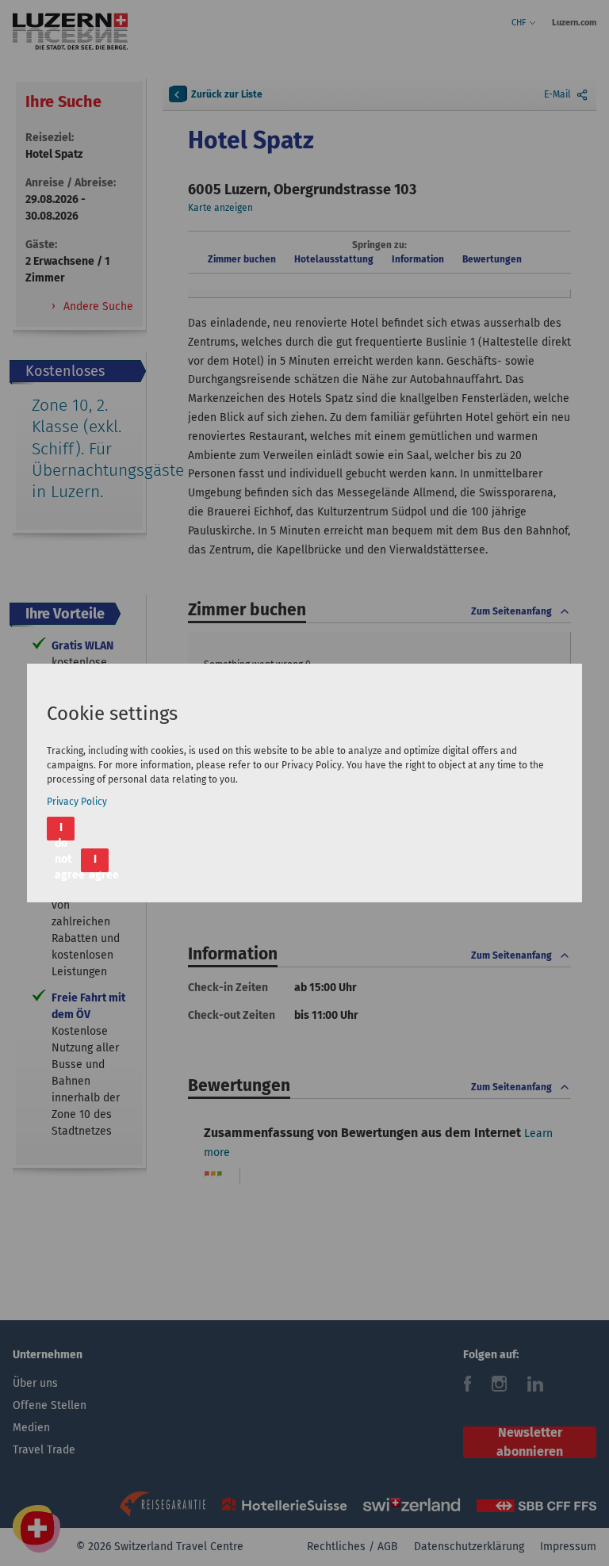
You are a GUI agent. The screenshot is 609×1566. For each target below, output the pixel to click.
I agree (99, 862)
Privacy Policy (77, 801)
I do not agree (65, 830)
